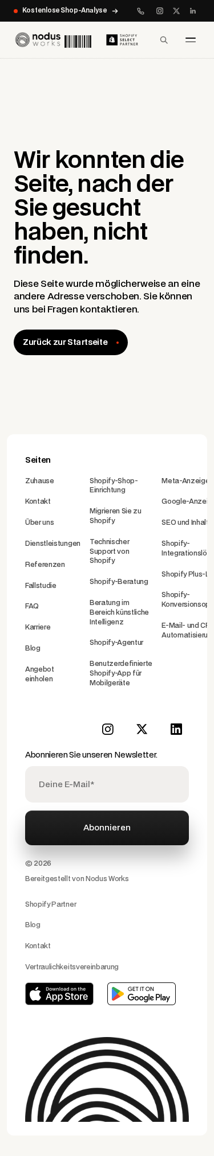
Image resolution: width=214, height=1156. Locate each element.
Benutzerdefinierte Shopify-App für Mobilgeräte (121, 673)
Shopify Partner (50, 904)
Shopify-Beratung (119, 581)
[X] (176, 10)
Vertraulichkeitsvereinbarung (72, 967)
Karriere (37, 627)
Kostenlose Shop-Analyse (64, 10)
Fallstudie (40, 585)
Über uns (39, 522)
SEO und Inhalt (185, 522)
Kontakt (38, 501)
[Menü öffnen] (190, 39)
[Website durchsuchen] (164, 40)
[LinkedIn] (192, 10)
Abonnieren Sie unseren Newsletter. (91, 755)
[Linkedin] (176, 729)
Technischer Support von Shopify (109, 551)
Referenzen (45, 564)
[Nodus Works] (52, 40)
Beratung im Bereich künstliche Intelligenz (119, 612)
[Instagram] (159, 10)
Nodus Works (107, 878)
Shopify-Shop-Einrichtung (114, 486)
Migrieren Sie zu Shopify (116, 516)
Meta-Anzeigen (187, 481)
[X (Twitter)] (142, 729)
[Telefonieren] (140, 11)
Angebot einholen (39, 674)
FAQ (32, 606)
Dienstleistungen (52, 543)
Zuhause (39, 481)
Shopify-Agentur (116, 642)
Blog (33, 648)
